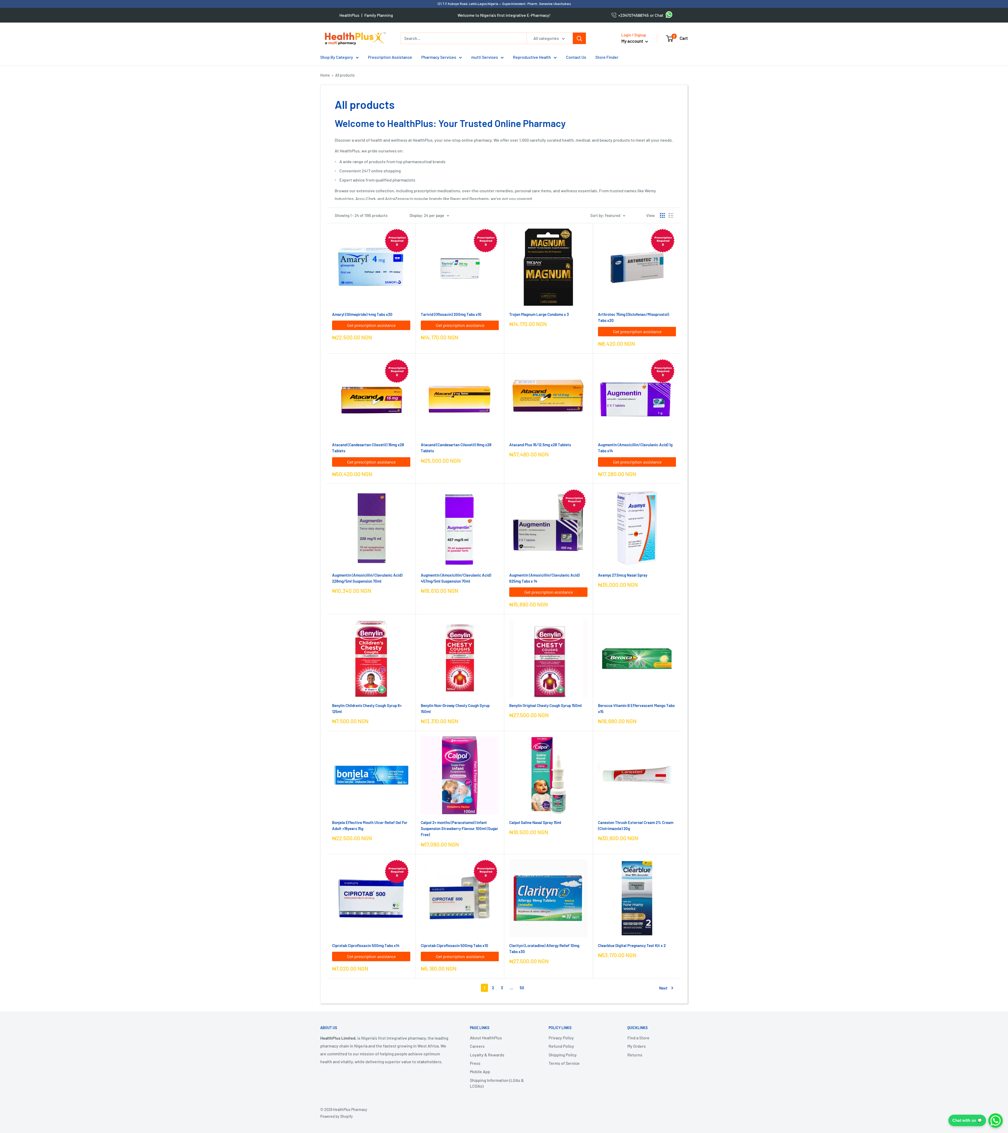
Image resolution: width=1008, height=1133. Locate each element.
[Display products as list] (671, 215)
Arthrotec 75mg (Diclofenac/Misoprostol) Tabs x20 (633, 317)
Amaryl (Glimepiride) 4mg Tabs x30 (362, 314)
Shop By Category (336, 57)
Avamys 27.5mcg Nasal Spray (622, 575)
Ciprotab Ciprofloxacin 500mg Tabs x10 (454, 945)
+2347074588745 (633, 15)
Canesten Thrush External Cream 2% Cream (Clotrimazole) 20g (635, 825)
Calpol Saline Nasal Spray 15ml (535, 822)
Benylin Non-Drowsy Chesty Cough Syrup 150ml (455, 708)
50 (522, 987)
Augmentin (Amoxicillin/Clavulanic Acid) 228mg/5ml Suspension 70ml (367, 578)
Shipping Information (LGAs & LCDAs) (497, 1083)
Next (663, 988)
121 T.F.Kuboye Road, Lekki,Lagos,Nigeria (468, 4)
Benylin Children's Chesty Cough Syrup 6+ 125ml (367, 708)
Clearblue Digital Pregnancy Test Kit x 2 (632, 945)
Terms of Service (564, 1063)
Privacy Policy (561, 1037)
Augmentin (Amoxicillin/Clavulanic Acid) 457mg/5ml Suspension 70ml (456, 578)
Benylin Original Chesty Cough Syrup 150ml (545, 705)
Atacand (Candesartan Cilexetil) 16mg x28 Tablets (368, 447)
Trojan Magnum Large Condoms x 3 (539, 314)
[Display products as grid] (662, 215)
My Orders (636, 1046)
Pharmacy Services (438, 57)
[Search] (579, 38)
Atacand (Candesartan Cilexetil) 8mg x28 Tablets (456, 447)
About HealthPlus (486, 1037)
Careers (477, 1046)
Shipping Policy (563, 1054)
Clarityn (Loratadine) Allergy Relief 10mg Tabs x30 (544, 948)
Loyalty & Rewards (487, 1054)
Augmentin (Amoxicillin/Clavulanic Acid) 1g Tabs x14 (635, 447)
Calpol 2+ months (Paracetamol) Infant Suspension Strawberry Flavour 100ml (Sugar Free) (459, 828)
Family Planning (378, 15)
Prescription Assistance (390, 57)
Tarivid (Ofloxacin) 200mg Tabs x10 (451, 314)
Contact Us (576, 57)
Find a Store (638, 1037)
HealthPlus (349, 15)
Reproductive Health (532, 57)
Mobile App (480, 1071)
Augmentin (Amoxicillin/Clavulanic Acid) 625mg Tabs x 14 (544, 578)
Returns (634, 1054)
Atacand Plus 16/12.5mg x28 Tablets (540, 444)
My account (632, 41)
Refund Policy (561, 1046)
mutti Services (484, 57)
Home (325, 75)
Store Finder (606, 57)
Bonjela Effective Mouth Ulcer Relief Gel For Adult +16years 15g (369, 825)
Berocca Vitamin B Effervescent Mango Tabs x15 (636, 708)
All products (345, 75)
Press (475, 1063)
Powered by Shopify (336, 1116)
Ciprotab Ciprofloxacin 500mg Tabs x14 (366, 945)
